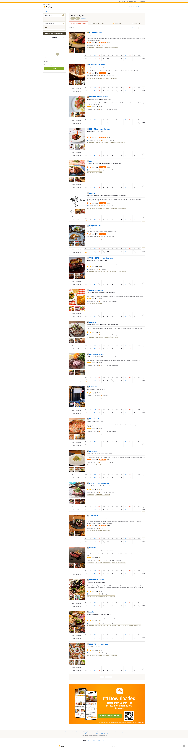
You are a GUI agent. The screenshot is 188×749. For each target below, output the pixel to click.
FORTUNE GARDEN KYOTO (99, 97)
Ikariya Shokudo (95, 226)
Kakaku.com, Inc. (118, 746)
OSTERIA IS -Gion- (95, 32)
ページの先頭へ (184, 746)
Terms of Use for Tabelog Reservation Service (86, 732)
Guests (46, 61)
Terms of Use (71, 732)
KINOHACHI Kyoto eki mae (98, 644)
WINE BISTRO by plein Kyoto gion (101, 258)
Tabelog (47, 7)
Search (54, 68)
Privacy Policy (100, 732)
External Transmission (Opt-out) (111, 732)
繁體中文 (135, 6)
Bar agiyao (93, 451)
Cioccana (92, 322)
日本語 (143, 6)
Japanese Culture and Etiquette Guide (137, 1)
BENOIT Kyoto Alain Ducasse (99, 129)
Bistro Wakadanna (95, 419)
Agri (90, 161)
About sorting (135, 28)
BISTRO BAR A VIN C (96, 580)
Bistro (77, 18)
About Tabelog (122, 1)
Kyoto (72, 18)
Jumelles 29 (93, 515)
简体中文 (130, 6)
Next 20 (114, 677)
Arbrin (91, 612)
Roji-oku (92, 193)
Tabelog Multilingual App (85, 733)
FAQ (127, 1)
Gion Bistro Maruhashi (97, 65)
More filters (83, 18)
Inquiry (121, 732)
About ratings (142, 28)
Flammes (92, 548)
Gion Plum (93, 387)
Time (45, 65)
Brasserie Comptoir (96, 290)
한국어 (139, 6)
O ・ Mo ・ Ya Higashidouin (99, 483)
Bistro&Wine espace (96, 354)
